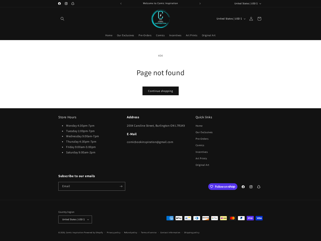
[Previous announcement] (121, 3)
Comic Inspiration (75, 232)
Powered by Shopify (93, 232)
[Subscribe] (121, 186)
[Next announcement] (200, 3)
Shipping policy (192, 232)
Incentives (202, 152)
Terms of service (149, 232)
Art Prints (201, 158)
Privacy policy (114, 232)
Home (199, 125)
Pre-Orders (202, 138)
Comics (200, 145)
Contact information (170, 232)
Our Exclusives (204, 132)
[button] (62, 19)
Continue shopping (160, 91)
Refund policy (130, 232)
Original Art (202, 165)
